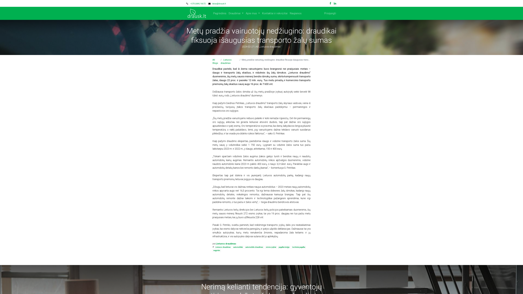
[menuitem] (219, 13)
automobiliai (238, 247)
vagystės (216, 250)
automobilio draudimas (254, 247)
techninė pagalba (298, 247)
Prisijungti (330, 13)
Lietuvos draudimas (223, 247)
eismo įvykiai (271, 247)
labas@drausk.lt (219, 4)
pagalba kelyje (284, 247)
